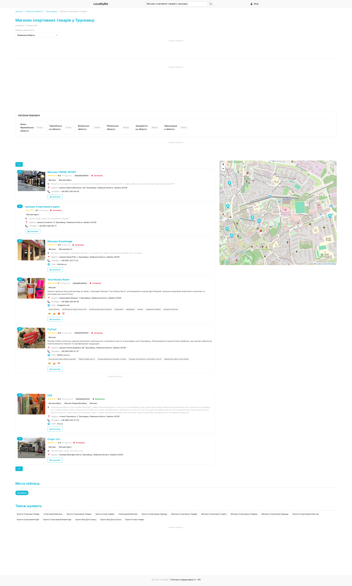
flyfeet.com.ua (63, 355)
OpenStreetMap (330, 264)
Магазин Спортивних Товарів (184, 514)
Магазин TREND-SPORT (61, 172)
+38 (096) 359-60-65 (70, 301)
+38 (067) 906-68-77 (47, 226)
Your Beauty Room (58, 279)
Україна (19, 11)
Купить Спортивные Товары (79, 514)
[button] (252, 218)
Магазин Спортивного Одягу (214, 514)
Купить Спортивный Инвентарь (57, 519)
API (199, 579)
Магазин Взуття (65, 249)
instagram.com (63, 305)
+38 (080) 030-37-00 (70, 420)
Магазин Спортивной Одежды (275, 514)
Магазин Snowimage (59, 241)
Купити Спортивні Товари (28, 514)
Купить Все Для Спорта (111, 519)
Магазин (52, 180)
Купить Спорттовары (105, 514)
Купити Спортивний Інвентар (306, 514)
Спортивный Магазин (128, 514)
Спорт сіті (53, 439)
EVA (49, 395)
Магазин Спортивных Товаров (244, 514)
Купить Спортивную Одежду (154, 514)
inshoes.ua (61, 264)
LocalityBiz (101, 3)
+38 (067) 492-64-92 (70, 191)
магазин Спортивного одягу (42, 206)
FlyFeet (52, 329)
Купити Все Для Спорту (85, 519)
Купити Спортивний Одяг (28, 519)
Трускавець (51, 11)
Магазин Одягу (65, 180)
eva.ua (60, 424)
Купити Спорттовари (134, 519)
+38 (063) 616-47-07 (70, 351)
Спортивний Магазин (53, 514)
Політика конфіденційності (183, 579)
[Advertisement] (176, 48)
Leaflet (318, 264)
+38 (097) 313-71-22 (69, 260)
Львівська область (34, 11)
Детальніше (55, 197)
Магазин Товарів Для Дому (75, 403)
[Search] (211, 3)
